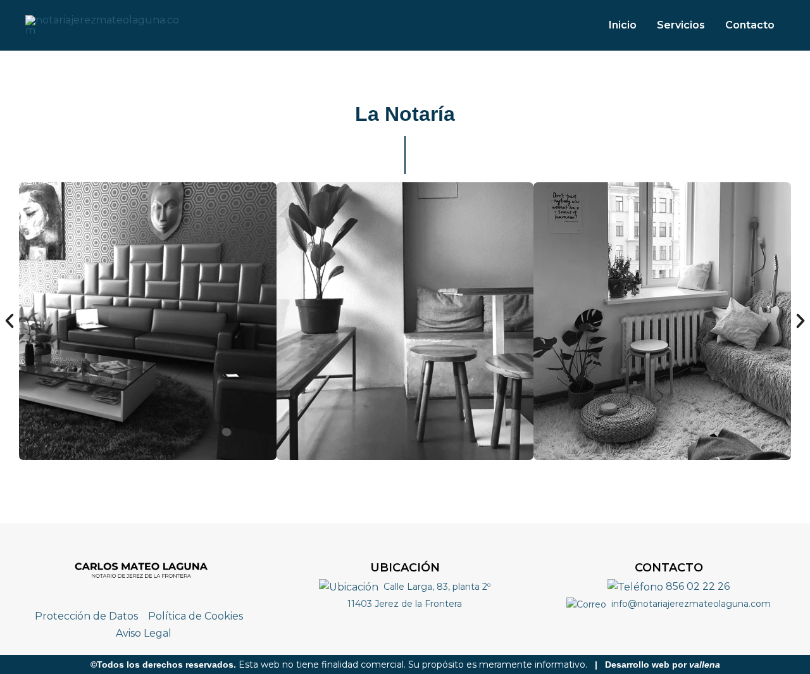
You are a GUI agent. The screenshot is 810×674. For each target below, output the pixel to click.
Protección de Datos (86, 616)
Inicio (623, 25)
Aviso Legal (143, 633)
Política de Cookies (195, 616)
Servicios (681, 25)
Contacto (750, 25)
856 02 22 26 (696, 586)
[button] (9, 320)
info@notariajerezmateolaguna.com (690, 603)
